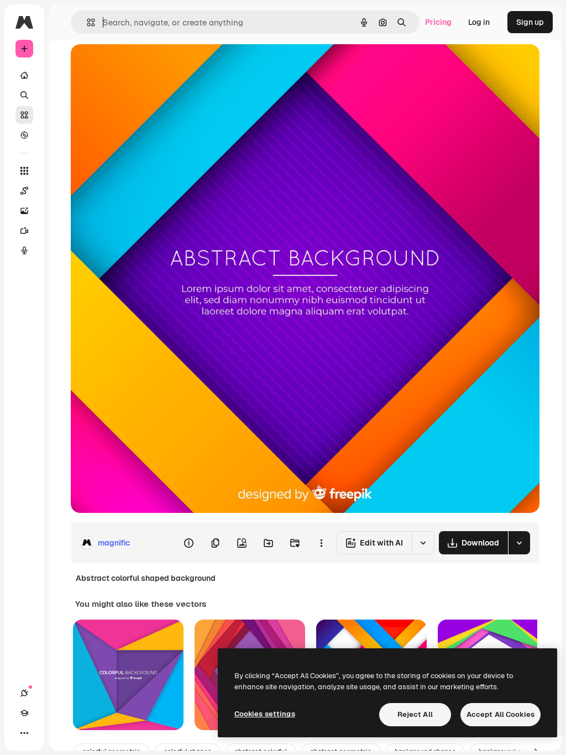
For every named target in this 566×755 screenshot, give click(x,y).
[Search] (24, 95)
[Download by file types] (519, 542)
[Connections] (24, 693)
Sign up (530, 22)
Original (141, 65)
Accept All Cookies (500, 714)
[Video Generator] (24, 230)
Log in (479, 22)
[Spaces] (24, 191)
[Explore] (24, 135)
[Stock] (24, 115)
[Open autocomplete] (86, 22)
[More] (24, 733)
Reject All (415, 714)
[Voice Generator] (24, 250)
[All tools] (24, 171)
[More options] (321, 543)
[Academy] (24, 713)
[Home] (24, 75)
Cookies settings (264, 714)
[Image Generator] (24, 210)
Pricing (438, 22)
